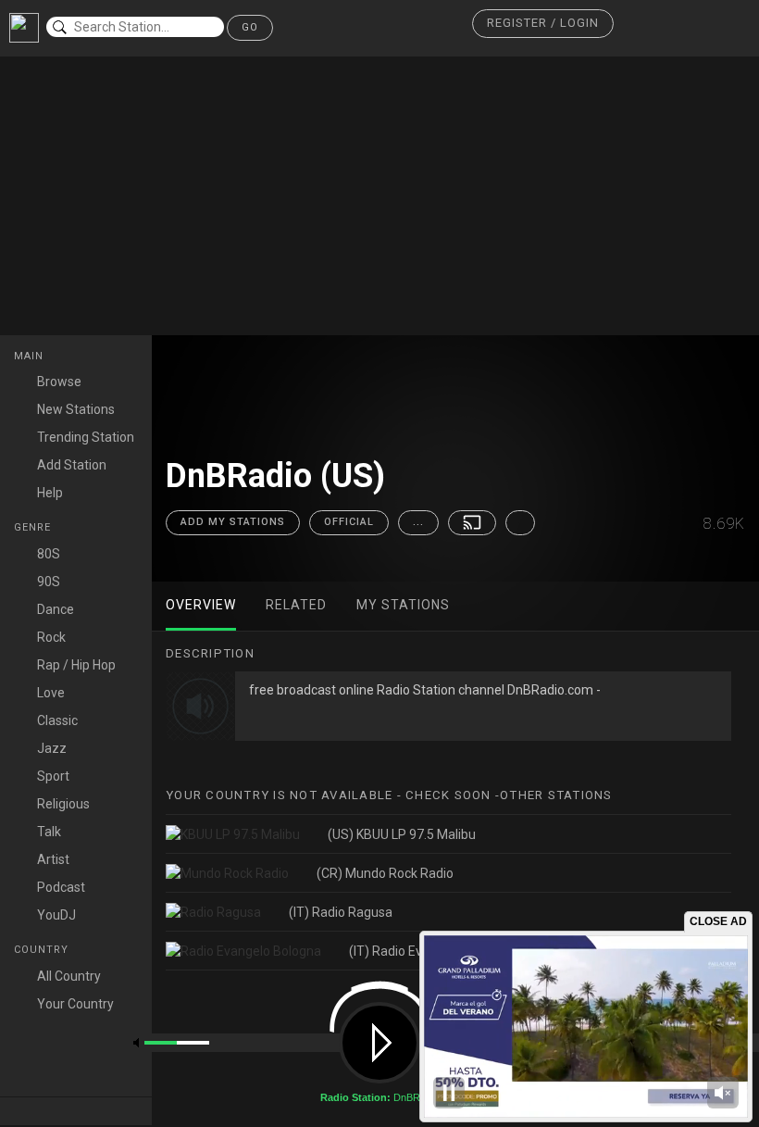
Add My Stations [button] (232, 522)
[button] (543, 24)
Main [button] (30, 356)
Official (349, 522)
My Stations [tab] (403, 604)
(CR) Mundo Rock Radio (385, 873)
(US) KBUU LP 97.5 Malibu (402, 834)
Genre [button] (34, 527)
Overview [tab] (201, 604)
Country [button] (43, 950)
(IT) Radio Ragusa (340, 912)
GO (250, 27)
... (418, 522)
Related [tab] (296, 604)
